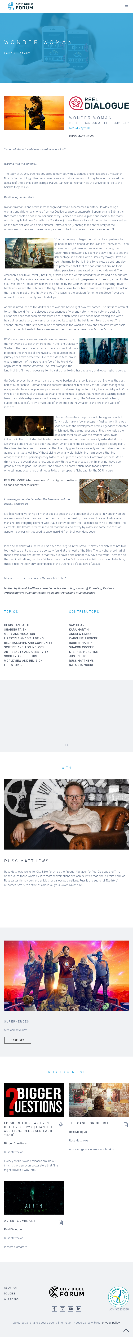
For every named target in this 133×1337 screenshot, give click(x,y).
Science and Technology (24, 647)
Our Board (11, 1299)
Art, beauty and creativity (26, 651)
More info (18, 1040)
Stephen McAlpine (83, 651)
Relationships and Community (28, 642)
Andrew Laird (80, 634)
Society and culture (21, 656)
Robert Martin (81, 642)
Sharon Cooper (81, 647)
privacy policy (111, 1322)
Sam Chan (77, 625)
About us (10, 1287)
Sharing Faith (15, 629)
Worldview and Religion (23, 660)
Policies (9, 1293)
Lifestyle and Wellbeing (24, 638)
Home (8, 53)
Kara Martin (79, 629)
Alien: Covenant (20, 1220)
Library (23, 53)
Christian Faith (16, 625)
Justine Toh (78, 656)
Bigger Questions (15, 1143)
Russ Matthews (81, 660)
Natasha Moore (81, 665)
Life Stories (13, 665)
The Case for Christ (89, 1123)
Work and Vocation (19, 634)
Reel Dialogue (78, 1131)
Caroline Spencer (83, 638)
